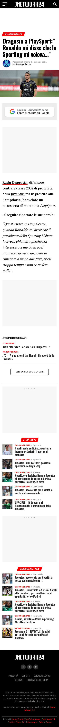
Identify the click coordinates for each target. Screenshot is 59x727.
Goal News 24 (48, 719)
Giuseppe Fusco (23, 64)
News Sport (17, 719)
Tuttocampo (31, 722)
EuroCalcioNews (32, 719)
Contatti (26, 675)
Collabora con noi (42, 675)
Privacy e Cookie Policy (37, 679)
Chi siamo (19, 679)
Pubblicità (13, 675)
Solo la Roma (45, 722)
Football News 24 (16, 722)
